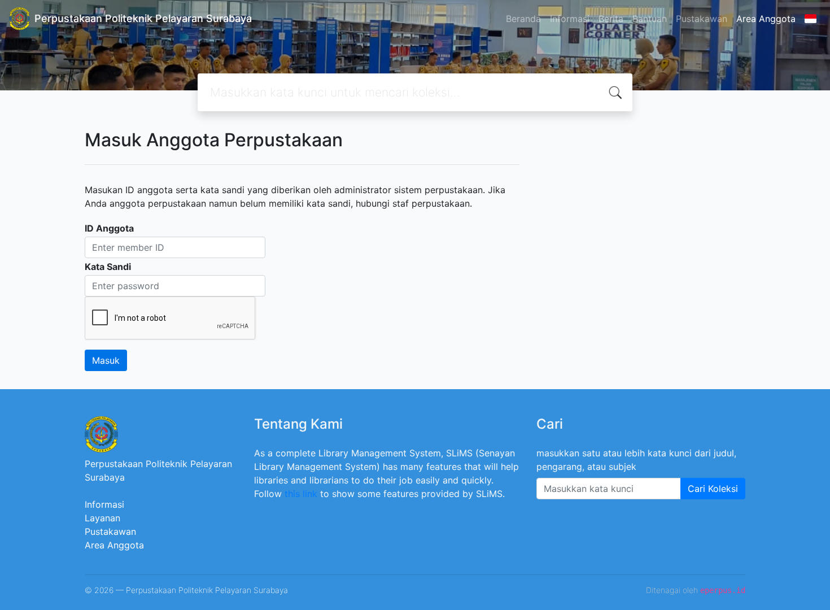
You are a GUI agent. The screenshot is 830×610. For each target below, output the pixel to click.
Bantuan (649, 18)
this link (301, 493)
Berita (611, 18)
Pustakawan (701, 18)
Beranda (523, 18)
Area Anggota (766, 18)
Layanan (102, 518)
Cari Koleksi (713, 488)
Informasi (569, 18)
